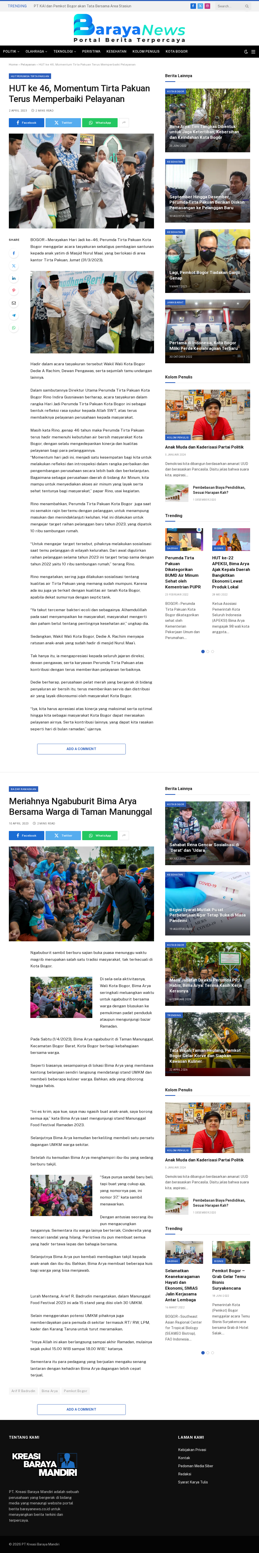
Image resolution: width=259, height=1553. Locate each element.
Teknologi (63, 51)
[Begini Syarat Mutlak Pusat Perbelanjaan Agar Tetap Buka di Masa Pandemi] (207, 903)
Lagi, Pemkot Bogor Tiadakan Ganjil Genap (204, 275)
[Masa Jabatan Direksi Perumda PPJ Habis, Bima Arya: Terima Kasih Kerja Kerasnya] (207, 974)
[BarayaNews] (129, 28)
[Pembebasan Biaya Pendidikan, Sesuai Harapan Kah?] (176, 493)
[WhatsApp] (13, 327)
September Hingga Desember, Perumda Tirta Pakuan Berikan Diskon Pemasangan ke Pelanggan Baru (207, 202)
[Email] (13, 303)
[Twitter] (13, 265)
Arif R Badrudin (23, 1391)
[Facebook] (13, 253)
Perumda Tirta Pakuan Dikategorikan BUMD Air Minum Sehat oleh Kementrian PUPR (183, 572)
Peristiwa (91, 51)
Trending (174, 1015)
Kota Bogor (177, 51)
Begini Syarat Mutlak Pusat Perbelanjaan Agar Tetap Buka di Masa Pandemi (207, 915)
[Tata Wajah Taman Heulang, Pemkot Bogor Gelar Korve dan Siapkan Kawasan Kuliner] (207, 1044)
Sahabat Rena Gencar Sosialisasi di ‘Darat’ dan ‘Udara (204, 847)
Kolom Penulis (146, 51)
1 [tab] (203, 651)
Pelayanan (28, 64)
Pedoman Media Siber (195, 1466)
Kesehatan (116, 51)
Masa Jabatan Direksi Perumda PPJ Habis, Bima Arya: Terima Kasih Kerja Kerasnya (205, 985)
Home (13, 64)
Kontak (184, 1458)
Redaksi (184, 1474)
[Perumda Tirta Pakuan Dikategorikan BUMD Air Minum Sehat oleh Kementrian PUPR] (184, 539)
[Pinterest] (13, 290)
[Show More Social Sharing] (124, 122)
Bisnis (219, 548)
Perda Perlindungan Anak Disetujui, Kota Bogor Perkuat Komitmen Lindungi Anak (84, 6)
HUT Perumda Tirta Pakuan (30, 76)
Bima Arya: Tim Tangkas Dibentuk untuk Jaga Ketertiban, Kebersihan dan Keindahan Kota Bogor (204, 132)
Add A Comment (81, 749)
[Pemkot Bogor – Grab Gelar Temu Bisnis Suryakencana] (231, 1252)
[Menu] (253, 51)
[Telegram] (13, 315)
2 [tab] (207, 651)
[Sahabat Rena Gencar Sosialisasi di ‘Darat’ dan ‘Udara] (207, 833)
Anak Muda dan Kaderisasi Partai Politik (204, 447)
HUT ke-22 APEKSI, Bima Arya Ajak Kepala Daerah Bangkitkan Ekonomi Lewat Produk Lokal (231, 572)
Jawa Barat (175, 302)
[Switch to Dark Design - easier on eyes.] (246, 52)
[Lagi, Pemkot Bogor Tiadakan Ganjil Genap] (207, 261)
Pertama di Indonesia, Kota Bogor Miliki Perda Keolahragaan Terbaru (203, 345)
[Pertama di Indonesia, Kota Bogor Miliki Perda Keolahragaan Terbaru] (207, 331)
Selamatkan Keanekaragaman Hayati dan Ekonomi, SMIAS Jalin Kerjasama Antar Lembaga (182, 1285)
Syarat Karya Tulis (193, 1482)
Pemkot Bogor (75, 1391)
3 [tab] (212, 651)
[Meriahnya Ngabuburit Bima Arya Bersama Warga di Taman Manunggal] (81, 893)
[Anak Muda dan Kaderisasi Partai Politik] (207, 415)
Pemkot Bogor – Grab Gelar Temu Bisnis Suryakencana (229, 1279)
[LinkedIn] (13, 278)
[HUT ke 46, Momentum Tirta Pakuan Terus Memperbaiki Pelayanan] (81, 181)
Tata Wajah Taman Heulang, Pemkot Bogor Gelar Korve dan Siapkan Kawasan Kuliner (205, 1056)
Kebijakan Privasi (192, 1450)
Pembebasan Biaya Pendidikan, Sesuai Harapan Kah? (219, 490)
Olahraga (35, 51)
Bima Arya (50, 1391)
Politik (9, 51)
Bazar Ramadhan (23, 789)
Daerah (172, 548)
